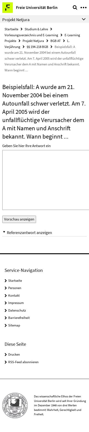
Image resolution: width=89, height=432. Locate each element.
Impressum (16, 303)
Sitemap (14, 325)
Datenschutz (17, 310)
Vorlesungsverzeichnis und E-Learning (31, 35)
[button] (44, 232)
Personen (14, 288)
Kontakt (14, 295)
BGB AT (55, 41)
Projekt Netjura (33, 41)
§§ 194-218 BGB (37, 47)
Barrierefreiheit (19, 317)
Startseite (11, 29)
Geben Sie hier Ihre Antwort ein (26, 145)
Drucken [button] (14, 354)
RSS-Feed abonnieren (23, 362)
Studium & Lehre (36, 29)
